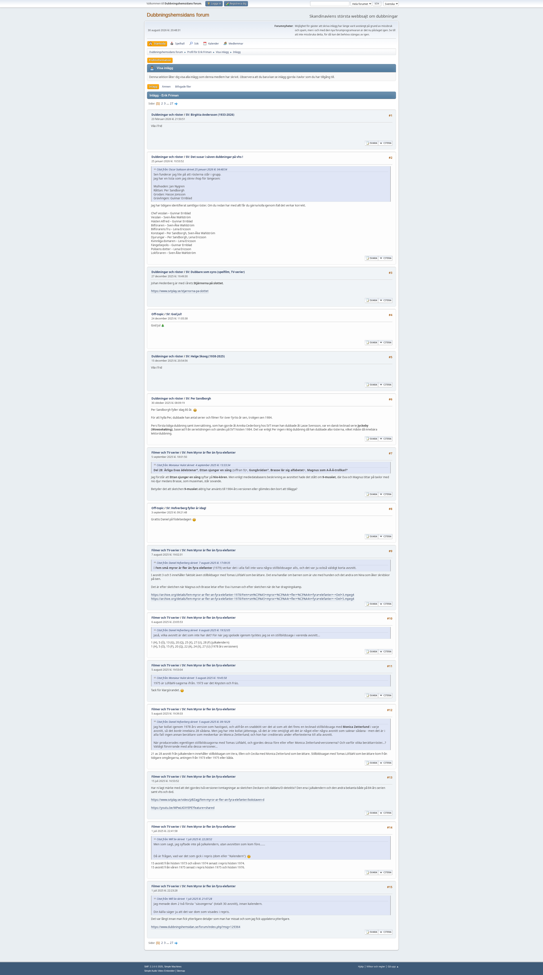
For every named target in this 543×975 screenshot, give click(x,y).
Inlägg (153, 86)
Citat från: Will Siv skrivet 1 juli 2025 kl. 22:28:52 (184, 839)
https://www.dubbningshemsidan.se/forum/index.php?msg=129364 (195, 927)
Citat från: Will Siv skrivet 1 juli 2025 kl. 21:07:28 (184, 899)
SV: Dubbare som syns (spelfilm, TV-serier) (215, 272)
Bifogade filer (183, 86)
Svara (373, 143)
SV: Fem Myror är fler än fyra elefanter (209, 452)
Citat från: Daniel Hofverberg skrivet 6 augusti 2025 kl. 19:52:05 (193, 630)
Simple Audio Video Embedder (159, 970)
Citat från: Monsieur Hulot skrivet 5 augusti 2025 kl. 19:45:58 (192, 678)
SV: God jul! (174, 314)
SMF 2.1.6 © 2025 (153, 966)
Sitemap (181, 970)
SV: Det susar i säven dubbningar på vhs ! (214, 157)
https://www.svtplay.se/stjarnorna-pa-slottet (180, 291)
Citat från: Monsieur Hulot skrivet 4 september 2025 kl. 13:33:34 (193, 465)
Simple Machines (173, 966)
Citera (387, 143)
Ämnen (166, 86)
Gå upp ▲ (393, 966)
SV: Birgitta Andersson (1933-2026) (210, 115)
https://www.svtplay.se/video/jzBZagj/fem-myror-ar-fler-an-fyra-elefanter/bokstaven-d (207, 800)
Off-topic (157, 314)
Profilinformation (160, 60)
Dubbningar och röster (167, 115)
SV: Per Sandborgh (198, 398)
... (168, 103)
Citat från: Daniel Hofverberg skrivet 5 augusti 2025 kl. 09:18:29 (193, 722)
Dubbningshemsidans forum (178, 15)
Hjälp (361, 966)
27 (171, 103)
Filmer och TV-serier (165, 452)
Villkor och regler (376, 966)
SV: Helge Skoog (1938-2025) (205, 356)
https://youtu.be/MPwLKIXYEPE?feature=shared (182, 808)
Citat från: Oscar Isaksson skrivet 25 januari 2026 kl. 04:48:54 (192, 169)
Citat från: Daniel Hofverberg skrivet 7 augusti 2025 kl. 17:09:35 (193, 563)
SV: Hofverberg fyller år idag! (186, 508)
